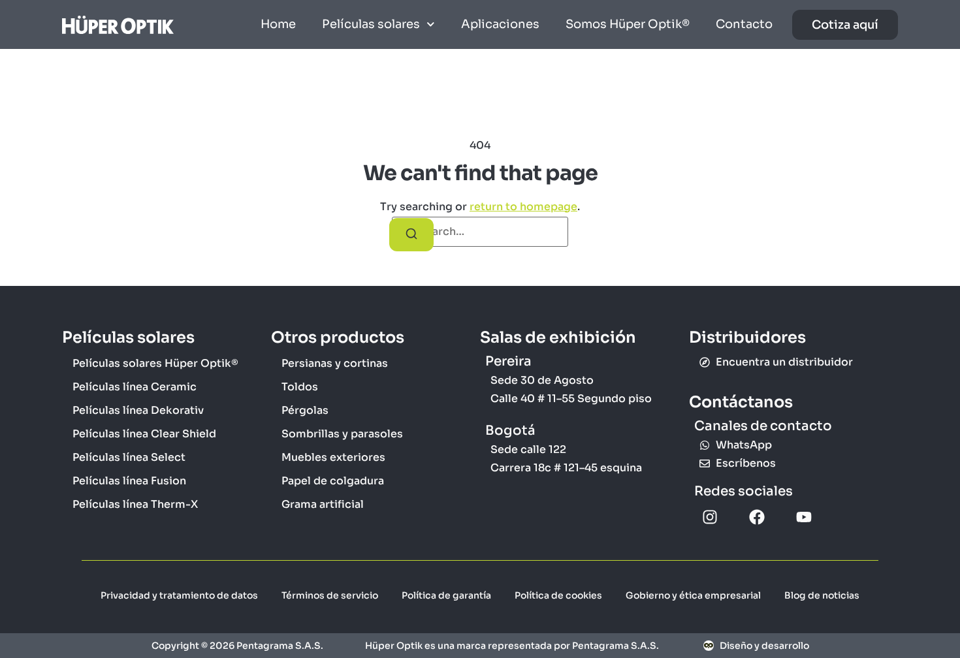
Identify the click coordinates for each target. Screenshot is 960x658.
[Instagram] (710, 517)
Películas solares (371, 24)
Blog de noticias (821, 595)
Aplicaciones (500, 24)
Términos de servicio (329, 595)
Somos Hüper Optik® (628, 24)
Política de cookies (558, 595)
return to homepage (523, 206)
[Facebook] (757, 517)
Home (278, 24)
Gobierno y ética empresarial (693, 595)
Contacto (744, 24)
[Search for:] (480, 232)
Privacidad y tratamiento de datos (179, 595)
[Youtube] (804, 517)
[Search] (411, 234)
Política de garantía (446, 595)
